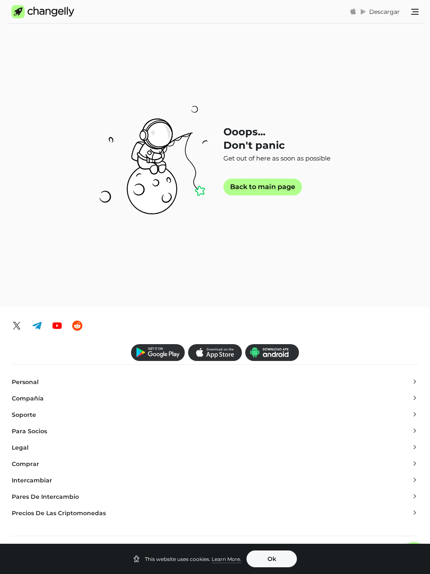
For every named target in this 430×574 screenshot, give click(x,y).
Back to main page (262, 187)
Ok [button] (271, 559)
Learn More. (226, 559)
